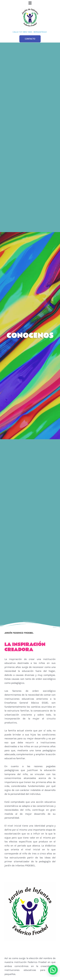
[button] (30, 3)
